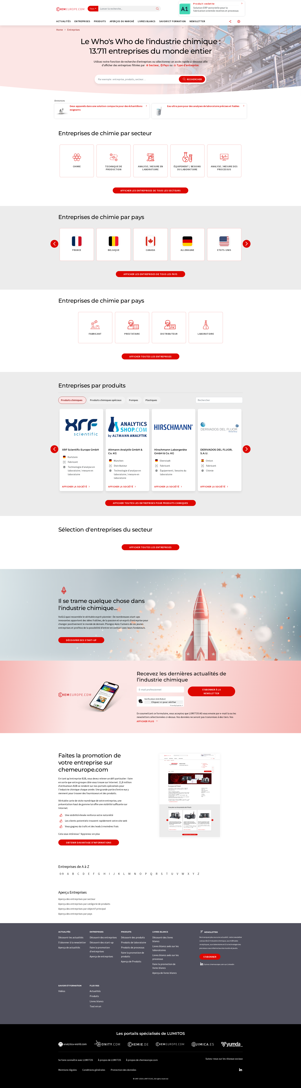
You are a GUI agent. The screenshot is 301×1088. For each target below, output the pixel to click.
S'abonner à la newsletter (211, 691)
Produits (94, 996)
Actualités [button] (63, 21)
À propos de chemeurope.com (142, 1059)
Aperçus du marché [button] (122, 21)
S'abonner (210, 956)
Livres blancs (96, 1001)
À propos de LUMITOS (109, 1059)
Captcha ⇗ (176, 705)
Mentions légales (67, 1069)
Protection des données (123, 1069)
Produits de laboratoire (133, 942)
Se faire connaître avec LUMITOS (75, 1059)
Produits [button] (100, 21)
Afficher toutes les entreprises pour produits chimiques (150, 503)
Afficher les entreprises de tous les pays (150, 274)
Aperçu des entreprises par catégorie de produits (84, 903)
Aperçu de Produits (131, 961)
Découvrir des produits (133, 937)
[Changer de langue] (239, 22)
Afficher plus (146, 721)
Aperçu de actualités (69, 947)
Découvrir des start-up (81, 640)
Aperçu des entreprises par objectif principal (82, 908)
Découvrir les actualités (70, 937)
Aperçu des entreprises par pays (75, 913)
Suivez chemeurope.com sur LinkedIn (219, 964)
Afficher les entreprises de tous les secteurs (150, 190)
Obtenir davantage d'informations (88, 842)
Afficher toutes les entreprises (150, 356)
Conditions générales (93, 1069)
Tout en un (95, 1006)
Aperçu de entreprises (101, 956)
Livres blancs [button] (146, 21)
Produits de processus (132, 947)
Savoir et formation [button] (172, 21)
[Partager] (230, 22)
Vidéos (61, 991)
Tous (92, 8)
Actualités (95, 991)
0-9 (62, 874)
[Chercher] (157, 9)
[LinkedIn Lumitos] (240, 1069)
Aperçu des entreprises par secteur (76, 899)
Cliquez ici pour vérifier (163, 702)
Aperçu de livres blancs (164, 972)
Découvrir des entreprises (103, 937)
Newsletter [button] (197, 21)
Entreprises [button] (82, 21)
